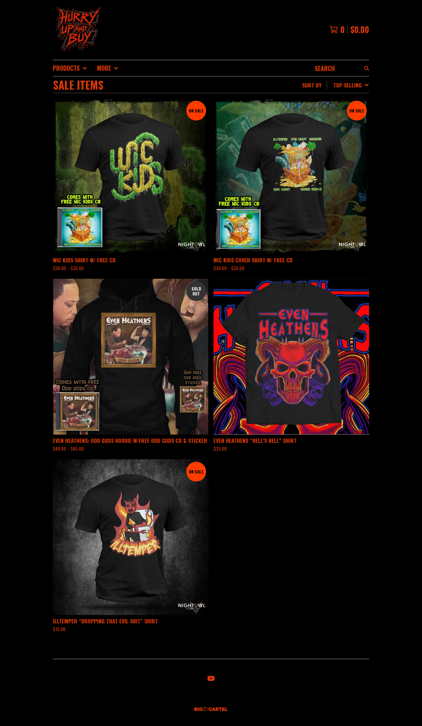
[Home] (77, 29)
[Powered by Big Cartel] (211, 709)
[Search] (367, 68)
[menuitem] (70, 68)
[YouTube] (211, 678)
